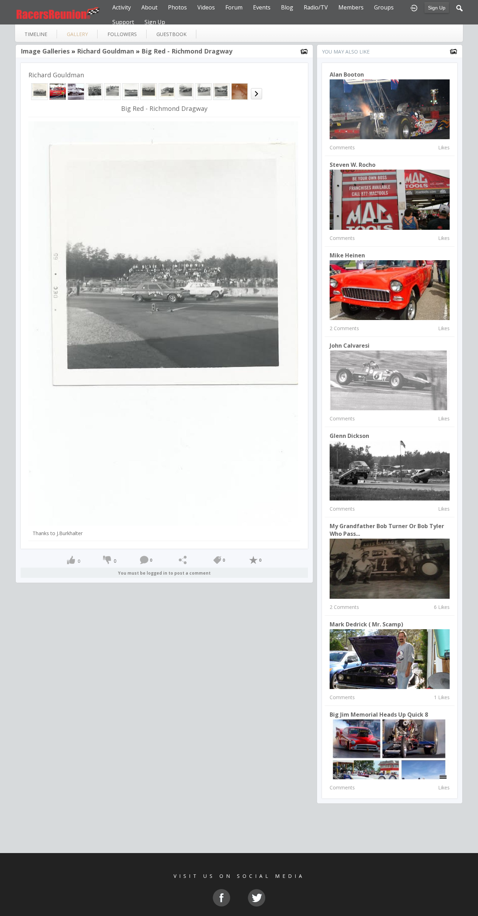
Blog (287, 7)
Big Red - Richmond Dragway (186, 51)
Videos (206, 7)
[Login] (413, 7)
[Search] (459, 7)
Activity (121, 7)
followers (122, 34)
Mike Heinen (347, 255)
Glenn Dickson (349, 436)
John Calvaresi (350, 345)
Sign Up (436, 7)
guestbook (171, 34)
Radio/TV (316, 7)
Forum (233, 7)
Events (261, 7)
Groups (384, 7)
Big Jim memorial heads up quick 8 (379, 714)
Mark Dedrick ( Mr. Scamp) (366, 624)
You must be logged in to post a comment (164, 573)
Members (351, 7)
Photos (177, 7)
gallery (77, 34)
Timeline (35, 34)
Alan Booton (347, 74)
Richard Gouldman (105, 51)
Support (123, 22)
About (149, 7)
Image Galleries (45, 51)
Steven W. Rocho (352, 165)
